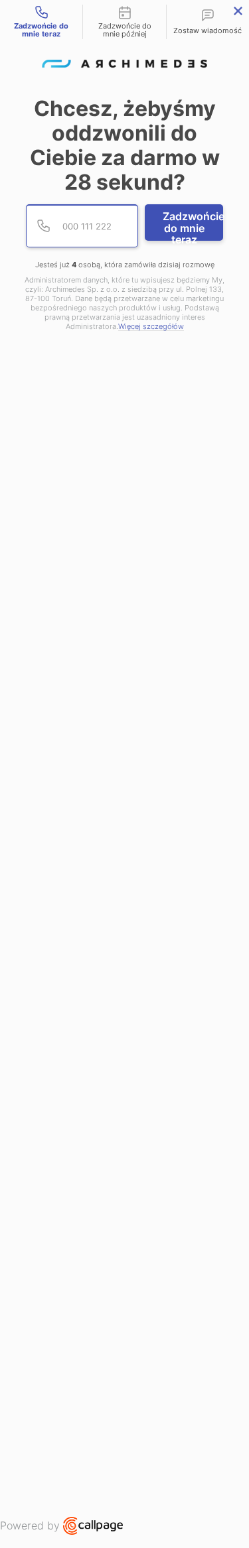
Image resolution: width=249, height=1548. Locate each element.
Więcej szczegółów (151, 326)
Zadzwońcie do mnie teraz (193, 225)
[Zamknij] (238, 11)
